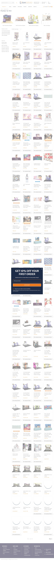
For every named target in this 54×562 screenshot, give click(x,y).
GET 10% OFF (27, 285)
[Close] (41, 269)
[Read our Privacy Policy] (40, 290)
